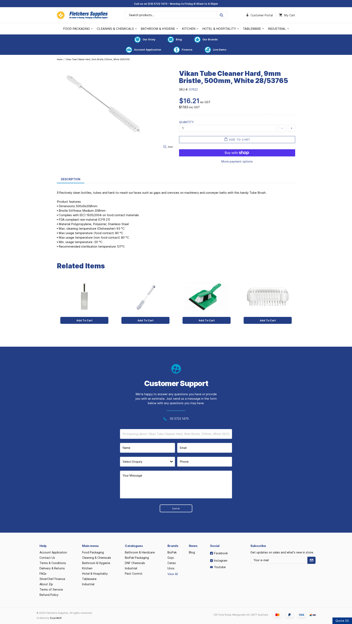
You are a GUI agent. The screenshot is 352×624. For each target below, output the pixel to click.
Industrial (88, 584)
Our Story (149, 39)
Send (176, 508)
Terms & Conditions (53, 563)
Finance (187, 49)
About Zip (46, 584)
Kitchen (87, 568)
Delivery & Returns (52, 568)
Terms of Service (51, 589)
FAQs (43, 573)
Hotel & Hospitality (95, 573)
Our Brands (210, 39)
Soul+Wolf (56, 618)
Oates (171, 563)
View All (172, 574)
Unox (171, 568)
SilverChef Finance (52, 579)
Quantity (186, 122)
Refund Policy (49, 594)
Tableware (89, 579)
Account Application (147, 49)
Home (59, 59)
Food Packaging (93, 552)
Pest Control (133, 573)
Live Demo (219, 49)
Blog (179, 39)
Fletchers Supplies (82, 15)
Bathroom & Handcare (140, 552)
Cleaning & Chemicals (96, 557)
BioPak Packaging (137, 557)
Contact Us (47, 557)
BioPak (172, 552)
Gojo (170, 557)
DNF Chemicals (135, 563)
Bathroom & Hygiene (96, 563)
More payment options (237, 161)
